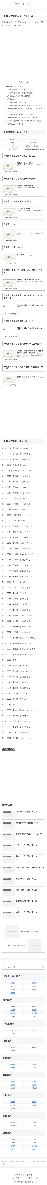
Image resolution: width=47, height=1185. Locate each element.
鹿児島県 (34, 1146)
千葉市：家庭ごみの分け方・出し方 (20, 90)
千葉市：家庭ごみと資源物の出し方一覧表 (22, 117)
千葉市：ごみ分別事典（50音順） (19, 96)
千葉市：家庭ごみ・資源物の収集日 (20, 93)
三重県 (34, 1068)
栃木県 (12, 1010)
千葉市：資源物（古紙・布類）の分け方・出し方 (25, 121)
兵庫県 (34, 1081)
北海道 (12, 983)
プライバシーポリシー (35, 1178)
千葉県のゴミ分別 (9, 749)
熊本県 (12, 1149)
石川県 (12, 1050)
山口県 (34, 1105)
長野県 (34, 1030)
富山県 (12, 1047)
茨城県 (12, 1006)
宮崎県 (34, 1143)
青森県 (12, 986)
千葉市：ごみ (12, 99)
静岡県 (12, 1068)
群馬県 (12, 1013)
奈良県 (34, 1085)
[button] (43, 967)
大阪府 (12, 1088)
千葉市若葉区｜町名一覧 (14, 124)
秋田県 (34, 983)
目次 (20, 82)
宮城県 (12, 993)
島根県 (12, 1105)
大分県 (34, 1139)
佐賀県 (12, 1143)
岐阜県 (12, 1064)
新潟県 (12, 1030)
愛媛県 (34, 1122)
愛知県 (34, 1064)
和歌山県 (34, 1088)
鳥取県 (12, 1102)
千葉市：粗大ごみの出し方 (17, 102)
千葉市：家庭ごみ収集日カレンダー (20, 114)
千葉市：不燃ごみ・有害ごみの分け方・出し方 (24, 105)
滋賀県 (12, 1081)
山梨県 (12, 1033)
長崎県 (12, 1146)
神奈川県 (34, 1013)
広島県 (34, 1102)
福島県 (34, 989)
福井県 (34, 1047)
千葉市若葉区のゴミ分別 (14, 86)
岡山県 (12, 1108)
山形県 (34, 986)
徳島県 (12, 1122)
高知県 (34, 1125)
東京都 (34, 1010)
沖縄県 (34, 1149)
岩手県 (12, 989)
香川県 (12, 1125)
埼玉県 (12, 1016)
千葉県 (34, 1006)
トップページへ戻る (12, 1178)
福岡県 (12, 1139)
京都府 (12, 1085)
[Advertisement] (23, 53)
